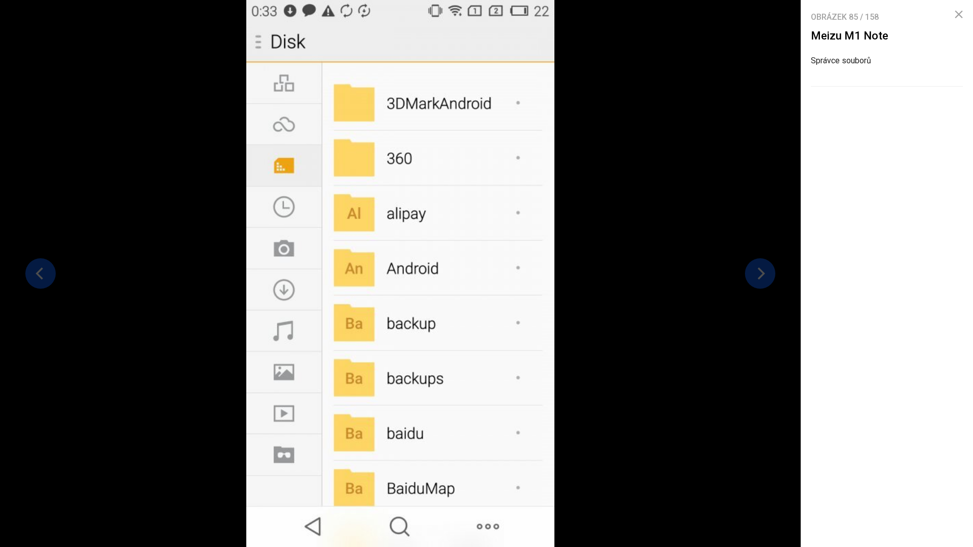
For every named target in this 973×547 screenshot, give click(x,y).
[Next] (760, 273)
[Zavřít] (959, 14)
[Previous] (40, 273)
